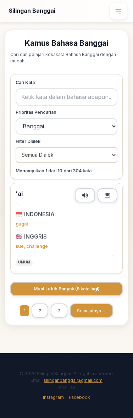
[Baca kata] (85, 195)
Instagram (53, 397)
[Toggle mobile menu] (118, 10)
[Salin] (108, 195)
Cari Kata (25, 82)
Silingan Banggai (32, 10)
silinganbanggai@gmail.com (73, 380)
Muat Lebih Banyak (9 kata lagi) (67, 288)
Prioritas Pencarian (36, 112)
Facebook (79, 397)
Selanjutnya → (91, 310)
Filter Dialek (28, 141)
